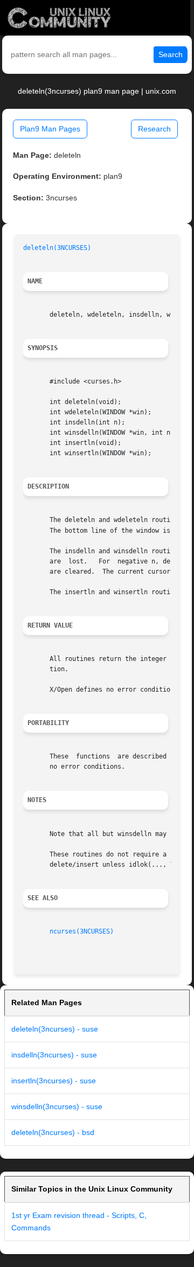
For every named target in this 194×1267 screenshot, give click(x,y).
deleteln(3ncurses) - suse (54, 1029)
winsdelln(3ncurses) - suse (56, 1106)
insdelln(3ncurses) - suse (54, 1054)
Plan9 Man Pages (50, 128)
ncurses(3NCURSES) (82, 931)
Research (154, 128)
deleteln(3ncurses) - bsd (52, 1132)
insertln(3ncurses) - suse (53, 1080)
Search (170, 54)
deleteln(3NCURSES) (57, 248)
